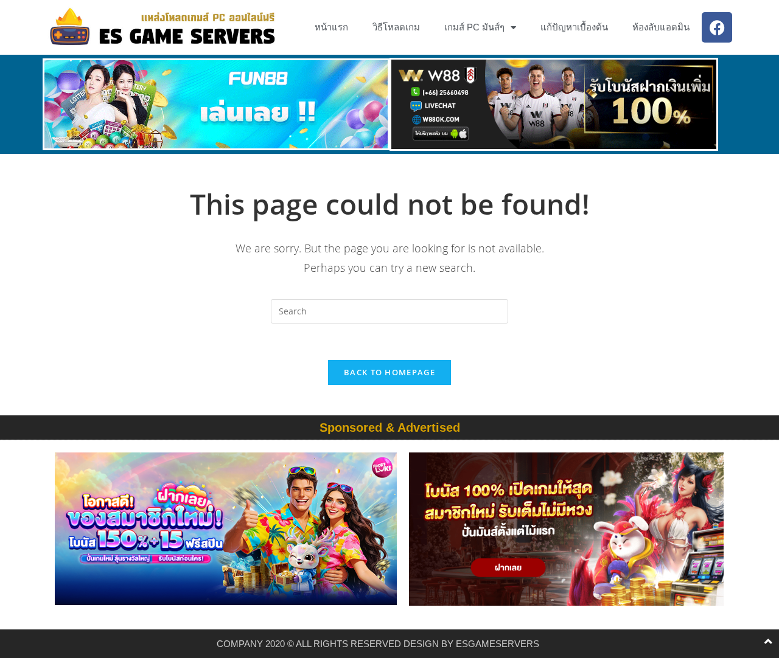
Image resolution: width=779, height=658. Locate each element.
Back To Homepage (389, 372)
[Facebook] (717, 27)
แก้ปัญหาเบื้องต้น (574, 27)
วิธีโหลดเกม (396, 27)
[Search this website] (389, 310)
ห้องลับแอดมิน (661, 27)
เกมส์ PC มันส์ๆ (474, 27)
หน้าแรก (331, 27)
